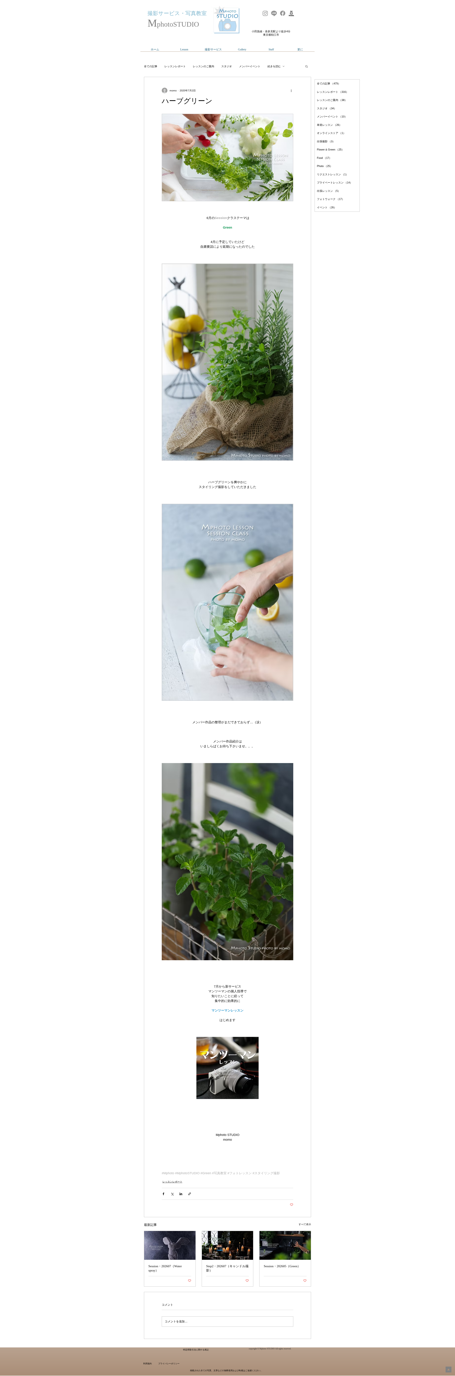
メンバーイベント (249, 66)
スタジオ (226, 66)
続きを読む (274, 66)
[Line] (274, 13)
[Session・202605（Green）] (285, 1245)
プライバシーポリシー (169, 1363)
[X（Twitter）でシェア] (172, 1194)
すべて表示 (305, 1224)
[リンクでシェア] (189, 1194)
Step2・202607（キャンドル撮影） (227, 1268)
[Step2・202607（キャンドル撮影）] (227, 1245)
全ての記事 (150, 66)
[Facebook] (282, 13)
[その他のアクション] (291, 90)
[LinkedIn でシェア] (181, 1194)
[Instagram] (265, 13)
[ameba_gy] (291, 13)
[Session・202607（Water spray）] (170, 1245)
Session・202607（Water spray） (165, 1268)
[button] (306, 66)
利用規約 (147, 1363)
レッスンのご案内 (203, 66)
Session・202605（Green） (282, 1266)
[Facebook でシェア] (163, 1194)
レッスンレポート (175, 66)
